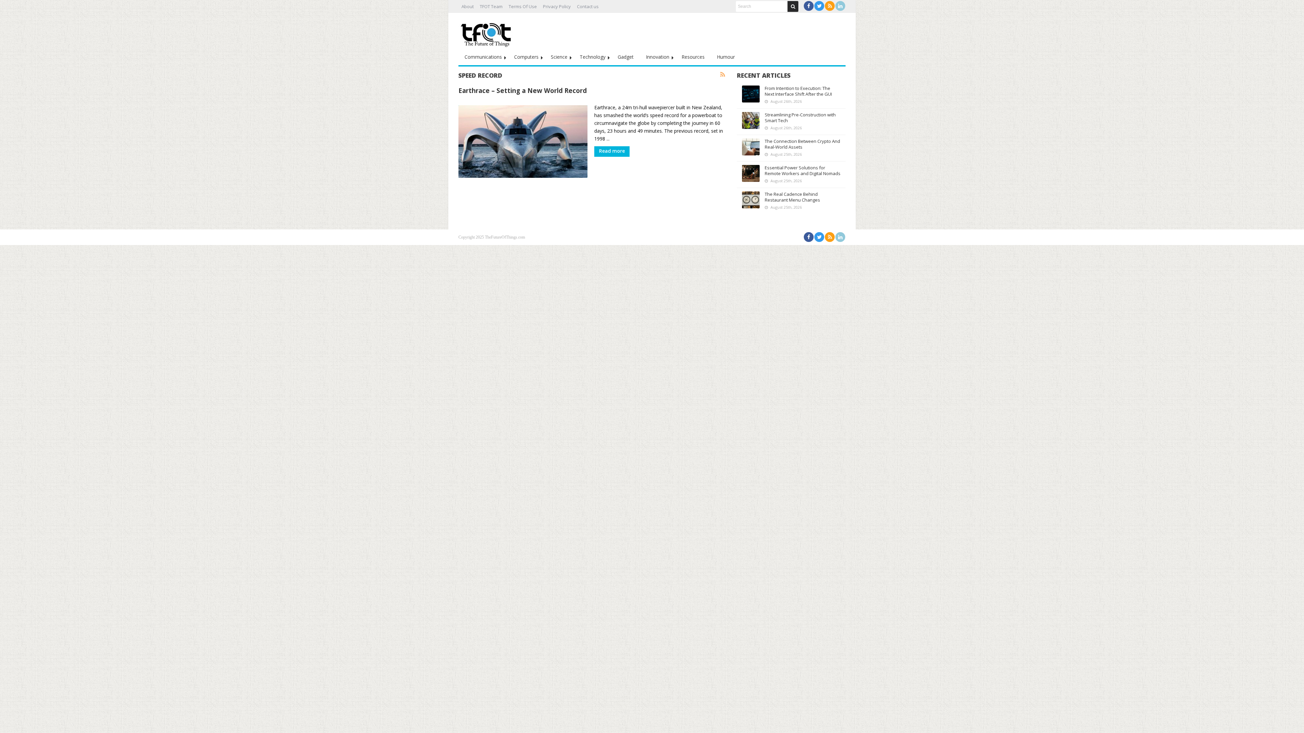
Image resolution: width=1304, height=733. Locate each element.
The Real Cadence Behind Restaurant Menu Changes (792, 197)
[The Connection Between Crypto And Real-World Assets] (751, 146)
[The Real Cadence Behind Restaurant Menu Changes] (751, 199)
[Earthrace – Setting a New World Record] (522, 141)
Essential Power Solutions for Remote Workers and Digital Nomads (802, 170)
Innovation (657, 57)
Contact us (588, 6)
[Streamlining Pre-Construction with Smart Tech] (751, 120)
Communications (483, 57)
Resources (693, 57)
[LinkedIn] (840, 6)
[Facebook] (808, 6)
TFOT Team (491, 6)
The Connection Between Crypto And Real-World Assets (802, 144)
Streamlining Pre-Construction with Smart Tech (800, 118)
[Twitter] (819, 6)
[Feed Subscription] (722, 75)
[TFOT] (487, 32)
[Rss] (830, 6)
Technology (592, 57)
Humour (726, 57)
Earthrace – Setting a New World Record (522, 90)
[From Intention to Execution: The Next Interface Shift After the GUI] (751, 94)
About (467, 6)
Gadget (626, 57)
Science (559, 57)
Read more (612, 151)
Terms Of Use (523, 6)
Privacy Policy (557, 6)
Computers (526, 57)
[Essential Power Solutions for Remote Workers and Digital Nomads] (751, 173)
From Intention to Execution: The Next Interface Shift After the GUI (798, 91)
